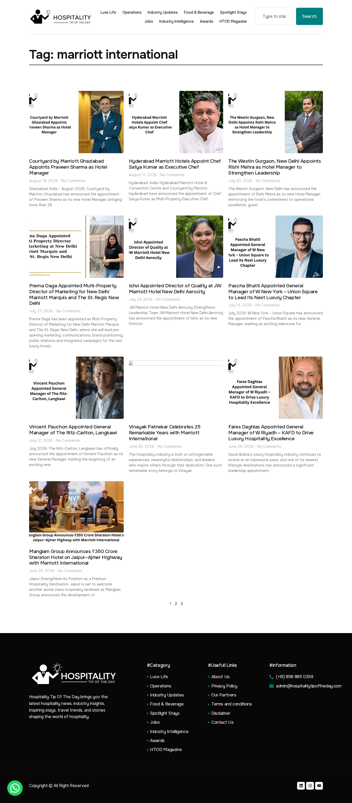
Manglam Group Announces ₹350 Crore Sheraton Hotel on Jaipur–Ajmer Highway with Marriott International (75, 557)
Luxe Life (108, 12)
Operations (132, 12)
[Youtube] (319, 786)
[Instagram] (310, 786)
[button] (15, 788)
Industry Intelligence (176, 21)
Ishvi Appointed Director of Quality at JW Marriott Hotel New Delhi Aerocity (175, 289)
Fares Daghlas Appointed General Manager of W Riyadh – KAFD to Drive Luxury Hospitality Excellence (270, 433)
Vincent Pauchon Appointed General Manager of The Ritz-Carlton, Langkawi (73, 430)
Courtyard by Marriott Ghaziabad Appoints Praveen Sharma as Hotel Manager (68, 167)
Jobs (148, 21)
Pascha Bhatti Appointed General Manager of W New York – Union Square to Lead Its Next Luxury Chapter (272, 292)
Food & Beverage (199, 12)
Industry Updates (163, 12)
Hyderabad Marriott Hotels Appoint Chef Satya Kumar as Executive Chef (175, 164)
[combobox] (274, 16)
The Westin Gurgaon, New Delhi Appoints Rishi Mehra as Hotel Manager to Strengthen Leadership (274, 167)
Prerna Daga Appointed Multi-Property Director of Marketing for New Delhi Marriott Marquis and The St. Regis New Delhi (74, 294)
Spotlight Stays (233, 12)
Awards (206, 21)
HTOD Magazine (233, 21)
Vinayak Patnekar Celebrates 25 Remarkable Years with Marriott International (164, 433)
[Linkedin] (301, 786)
